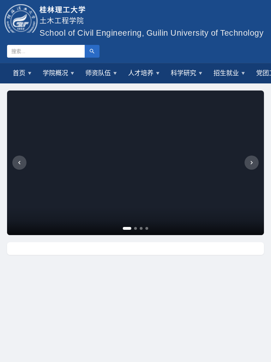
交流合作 (197, 291)
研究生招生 (197, 271)
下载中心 (74, 311)
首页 (22, 73)
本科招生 (74, 271)
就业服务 (74, 291)
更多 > (251, 341)
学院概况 (58, 73)
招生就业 (229, 73)
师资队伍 (101, 73)
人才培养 (143, 73)
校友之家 (197, 311)
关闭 (106, 65)
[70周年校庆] (55, 54)
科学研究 (186, 73)
